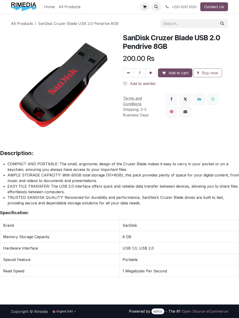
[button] (156, 7)
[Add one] (150, 72)
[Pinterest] (171, 111)
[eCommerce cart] (144, 7)
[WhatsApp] (213, 99)
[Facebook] (171, 99)
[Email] (185, 111)
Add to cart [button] (177, 73)
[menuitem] (49, 6)
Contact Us (214, 6)
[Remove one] (128, 72)
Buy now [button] (209, 73)
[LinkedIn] (199, 99)
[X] (185, 99)
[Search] (222, 23)
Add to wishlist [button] (142, 83)
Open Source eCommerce (205, 311)
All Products (22, 23)
